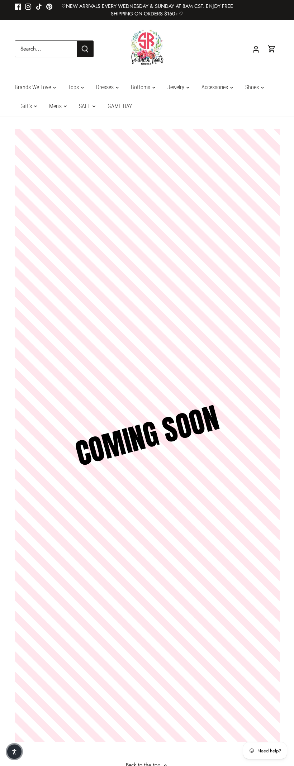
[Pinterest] (49, 6)
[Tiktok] (39, 6)
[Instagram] (28, 6)
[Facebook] (18, 6)
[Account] (256, 49)
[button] (14, 751)
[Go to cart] (271, 49)
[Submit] (85, 49)
